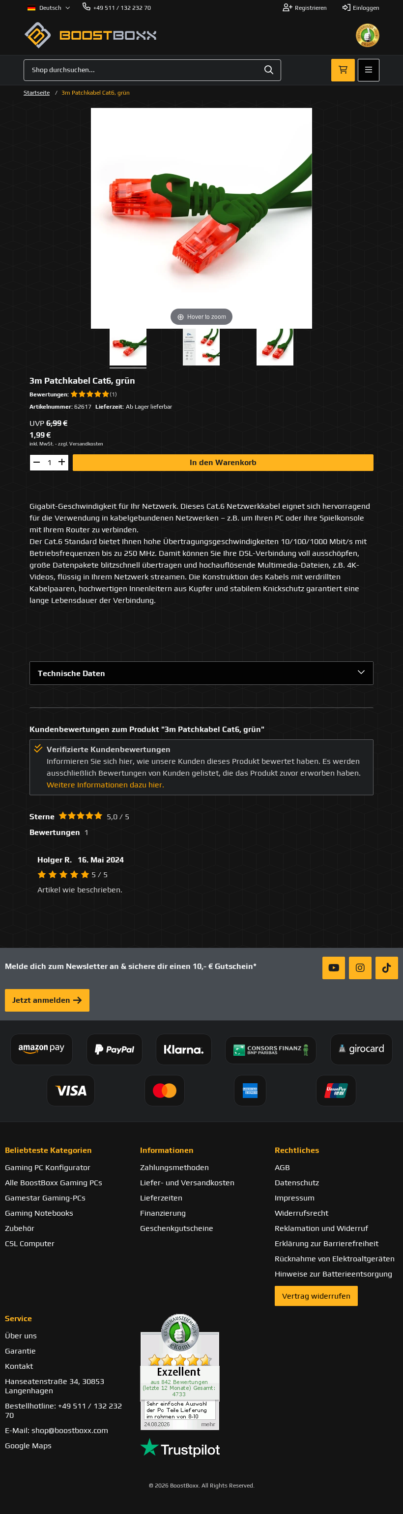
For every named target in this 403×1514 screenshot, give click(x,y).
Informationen (167, 1150)
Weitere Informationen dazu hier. (105, 784)
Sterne (42, 816)
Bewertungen (48, 394)
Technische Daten (71, 673)
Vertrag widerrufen (316, 1296)
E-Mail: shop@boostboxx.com (56, 1430)
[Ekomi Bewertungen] (201, 1372)
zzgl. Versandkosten (80, 443)
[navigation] (49, 8)
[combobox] (152, 70)
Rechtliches (297, 1150)
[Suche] (269, 70)
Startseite (37, 92)
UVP (36, 423)
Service (18, 1318)
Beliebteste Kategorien (48, 1150)
